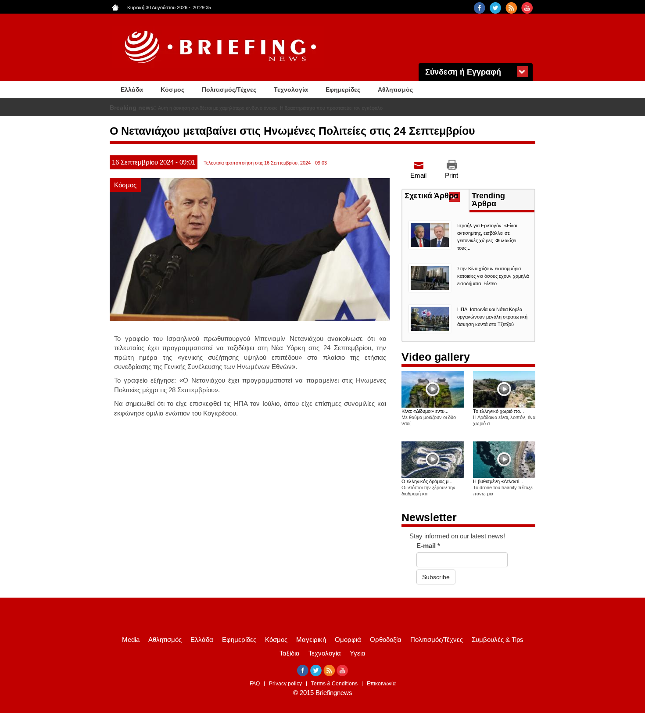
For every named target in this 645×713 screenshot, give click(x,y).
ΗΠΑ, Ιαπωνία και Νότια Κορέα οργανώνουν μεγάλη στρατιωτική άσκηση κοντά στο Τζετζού (492, 317)
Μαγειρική (311, 639)
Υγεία (358, 653)
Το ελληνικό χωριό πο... (498, 411)
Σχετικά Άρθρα (437, 196)
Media (131, 639)
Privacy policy (285, 683)
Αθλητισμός (395, 89)
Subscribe (436, 576)
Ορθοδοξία (385, 639)
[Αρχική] (221, 47)
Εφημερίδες (343, 89)
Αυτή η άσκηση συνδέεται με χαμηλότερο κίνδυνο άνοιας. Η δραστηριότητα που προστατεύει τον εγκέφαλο (270, 108)
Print (451, 175)
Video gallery (435, 357)
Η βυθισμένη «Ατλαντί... (498, 481)
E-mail (428, 545)
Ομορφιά (348, 639)
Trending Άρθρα (488, 199)
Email (418, 175)
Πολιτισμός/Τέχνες (229, 89)
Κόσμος (172, 89)
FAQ (255, 683)
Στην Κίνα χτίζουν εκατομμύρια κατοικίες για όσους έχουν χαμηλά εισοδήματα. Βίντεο (493, 276)
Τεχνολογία (291, 89)
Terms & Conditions (334, 683)
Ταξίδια (290, 653)
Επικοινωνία (381, 683)
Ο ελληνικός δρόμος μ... (426, 481)
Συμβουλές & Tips (497, 639)
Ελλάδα (132, 89)
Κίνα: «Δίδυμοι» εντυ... (424, 411)
